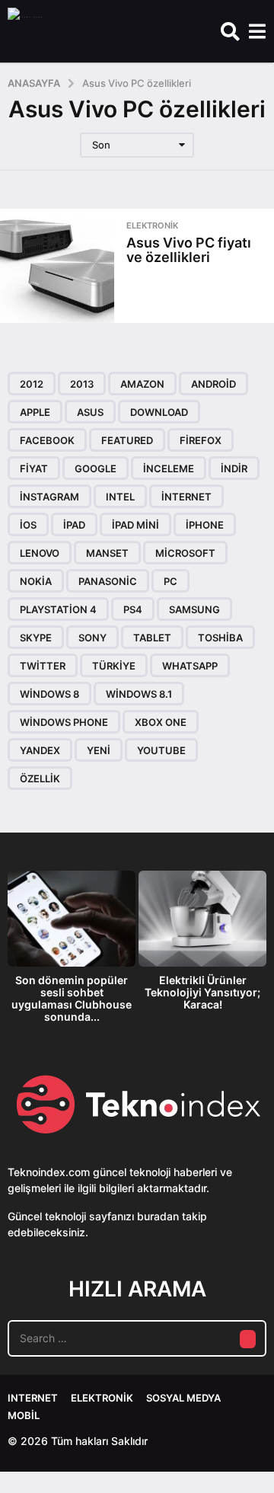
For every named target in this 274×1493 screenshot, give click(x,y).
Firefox (200, 440)
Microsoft (185, 553)
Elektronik (152, 225)
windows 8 (49, 694)
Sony (92, 637)
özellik (40, 778)
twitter (42, 666)
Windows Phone (64, 722)
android (213, 384)
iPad (74, 525)
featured (127, 440)
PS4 (132, 609)
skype (36, 637)
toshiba (220, 637)
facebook (47, 440)
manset (107, 553)
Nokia (36, 581)
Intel (120, 497)
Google (95, 468)
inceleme (168, 468)
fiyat (34, 468)
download (159, 412)
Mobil (24, 1415)
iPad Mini (135, 525)
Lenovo (39, 553)
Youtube (161, 750)
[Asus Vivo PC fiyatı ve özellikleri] (57, 266)
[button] (230, 31)
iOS (28, 525)
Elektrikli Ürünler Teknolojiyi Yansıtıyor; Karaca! (202, 992)
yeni (98, 750)
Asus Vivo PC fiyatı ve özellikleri (188, 250)
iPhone (205, 525)
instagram (49, 497)
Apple (35, 412)
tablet (152, 637)
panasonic (107, 581)
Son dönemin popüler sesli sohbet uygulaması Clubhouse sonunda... (71, 998)
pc (170, 581)
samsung (194, 609)
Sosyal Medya (183, 1398)
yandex (40, 750)
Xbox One (160, 722)
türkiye (113, 666)
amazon (142, 384)
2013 (82, 384)
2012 (31, 384)
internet (186, 497)
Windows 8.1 (139, 694)
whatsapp (190, 666)
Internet (33, 1398)
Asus (90, 412)
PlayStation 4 (58, 609)
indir (234, 468)
